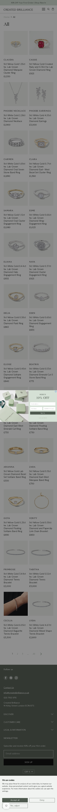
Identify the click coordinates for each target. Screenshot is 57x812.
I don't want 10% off (43, 417)
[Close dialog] (55, 391)
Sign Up (43, 413)
